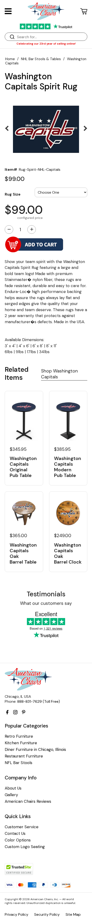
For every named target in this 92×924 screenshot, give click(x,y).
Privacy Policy (16, 914)
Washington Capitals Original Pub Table (23, 467)
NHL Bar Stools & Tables (41, 59)
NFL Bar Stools (18, 763)
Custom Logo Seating (25, 847)
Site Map (73, 914)
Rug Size (13, 194)
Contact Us (15, 834)
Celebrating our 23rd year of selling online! (46, 44)
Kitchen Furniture (21, 743)
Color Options (18, 840)
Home (10, 59)
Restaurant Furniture (24, 756)
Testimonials (46, 594)
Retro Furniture (19, 736)
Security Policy (47, 914)
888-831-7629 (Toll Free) (38, 701)
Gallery (11, 795)
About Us (13, 788)
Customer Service (21, 827)
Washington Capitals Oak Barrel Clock (68, 553)
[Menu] (8, 11)
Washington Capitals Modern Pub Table (67, 467)
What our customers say (46, 603)
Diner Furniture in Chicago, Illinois (35, 750)
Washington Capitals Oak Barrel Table (23, 553)
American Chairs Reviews (28, 801)
